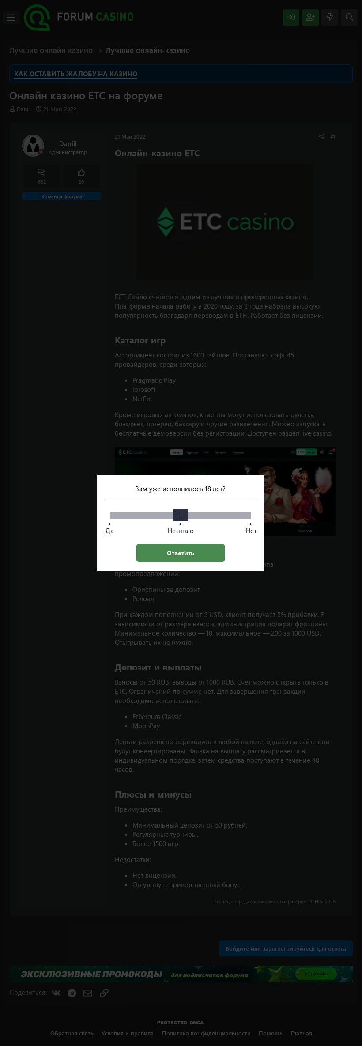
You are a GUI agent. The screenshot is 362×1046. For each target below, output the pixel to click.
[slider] (180, 515)
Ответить (180, 553)
